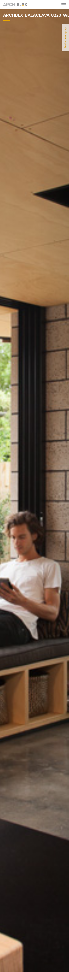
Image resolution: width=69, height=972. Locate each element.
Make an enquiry (65, 37)
